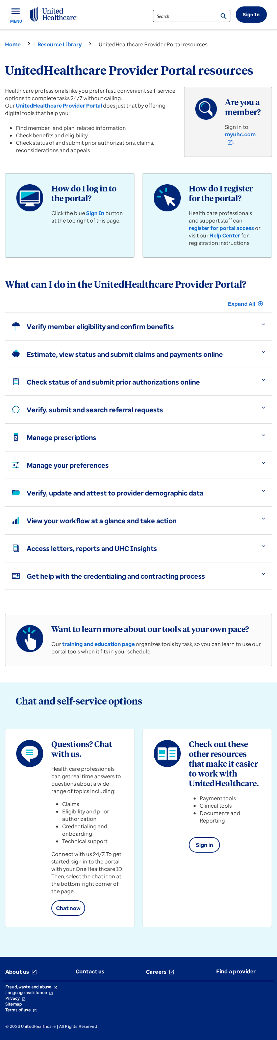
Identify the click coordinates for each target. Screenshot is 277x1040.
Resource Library (59, 44)
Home (13, 44)
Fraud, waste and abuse (31, 987)
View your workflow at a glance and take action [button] (102, 520)
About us (21, 971)
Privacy (15, 998)
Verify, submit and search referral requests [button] (95, 409)
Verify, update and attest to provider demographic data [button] (115, 493)
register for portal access (221, 228)
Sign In (95, 213)
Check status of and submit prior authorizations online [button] (113, 382)
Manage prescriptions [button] (61, 437)
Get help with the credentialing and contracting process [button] (116, 576)
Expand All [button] (245, 303)
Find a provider (236, 971)
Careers (160, 971)
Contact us (90, 971)
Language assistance (29, 992)
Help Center (224, 235)
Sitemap (13, 1004)
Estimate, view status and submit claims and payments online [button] (125, 354)
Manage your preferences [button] (68, 465)
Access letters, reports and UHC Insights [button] (92, 548)
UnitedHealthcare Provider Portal (59, 105)
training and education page (98, 644)
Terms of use (21, 1010)
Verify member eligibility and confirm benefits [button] (100, 326)
